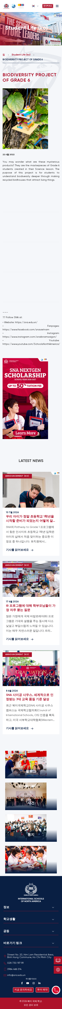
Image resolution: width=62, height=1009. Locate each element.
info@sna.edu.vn (16, 975)
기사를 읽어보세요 (17, 549)
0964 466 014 (14, 969)
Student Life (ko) (21, 55)
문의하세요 (47, 6)
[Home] (16, 6)
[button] (35, 6)
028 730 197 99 (15, 963)
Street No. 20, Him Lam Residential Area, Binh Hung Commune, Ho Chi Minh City (30, 956)
